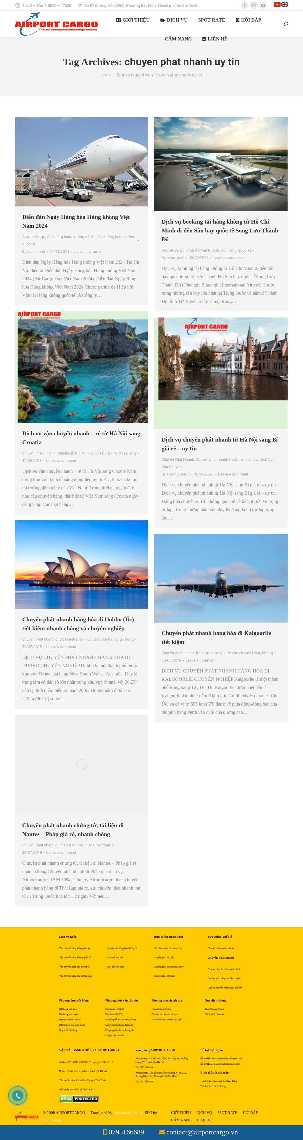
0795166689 (126, 1132)
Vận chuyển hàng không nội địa (74, 948)
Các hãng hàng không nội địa (71, 236)
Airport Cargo (33, 236)
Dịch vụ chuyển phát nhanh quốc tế (225, 987)
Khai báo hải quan (115, 966)
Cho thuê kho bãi (115, 957)
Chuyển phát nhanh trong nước (169, 966)
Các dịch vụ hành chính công (168, 948)
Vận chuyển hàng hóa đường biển (75, 976)
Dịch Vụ (251, 459)
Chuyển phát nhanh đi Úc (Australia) (52, 639)
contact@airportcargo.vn (202, 1132)
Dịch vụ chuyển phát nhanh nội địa (224, 969)
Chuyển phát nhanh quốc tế (221, 948)
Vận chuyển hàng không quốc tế (75, 957)
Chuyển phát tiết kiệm (164, 976)
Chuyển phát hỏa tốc (164, 957)
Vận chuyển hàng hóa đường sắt (74, 966)
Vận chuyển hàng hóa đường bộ (122, 948)
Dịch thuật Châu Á (128, 1112)
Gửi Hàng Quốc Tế (236, 250)
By (33, 251)
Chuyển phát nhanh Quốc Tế (80, 453)
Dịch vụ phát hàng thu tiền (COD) (224, 978)
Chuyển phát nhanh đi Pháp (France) (52, 845)
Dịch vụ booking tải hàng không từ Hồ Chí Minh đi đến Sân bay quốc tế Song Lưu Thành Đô (220, 230)
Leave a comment (88, 251)
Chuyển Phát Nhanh (202, 250)
